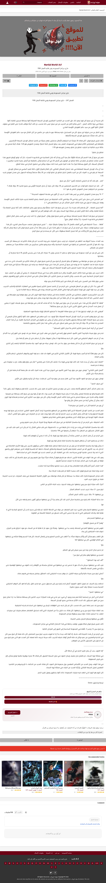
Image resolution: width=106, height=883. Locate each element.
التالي (19, 76)
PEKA (91, 714)
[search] (23, 2)
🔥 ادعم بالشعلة (53, 701)
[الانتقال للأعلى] (86, 81)
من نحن (57, 853)
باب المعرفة (49, 853)
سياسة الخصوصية (67, 853)
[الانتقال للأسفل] (81, 81)
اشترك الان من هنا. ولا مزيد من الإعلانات (90, 732)
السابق (86, 76)
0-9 (97, 863)
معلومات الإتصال (39, 853)
